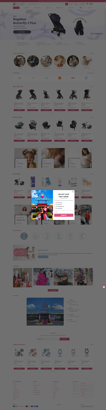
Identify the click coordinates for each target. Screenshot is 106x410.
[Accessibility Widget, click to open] (104, 287)
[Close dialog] (73, 191)
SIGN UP (63, 215)
